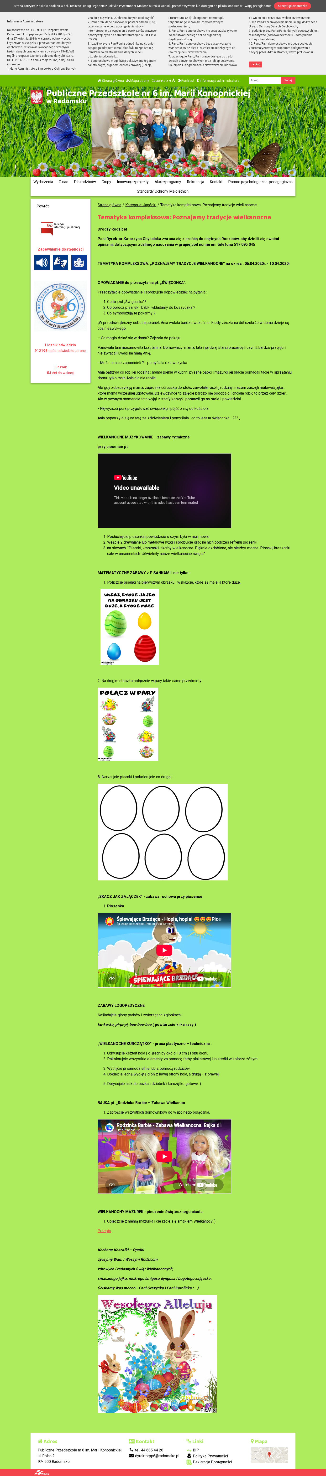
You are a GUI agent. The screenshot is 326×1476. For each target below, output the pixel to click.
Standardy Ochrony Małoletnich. (163, 191)
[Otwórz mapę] (269, 1455)
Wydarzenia (43, 182)
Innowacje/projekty (133, 182)
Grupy (106, 182)
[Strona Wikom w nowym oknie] (41, 1472)
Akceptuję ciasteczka (292, 6)
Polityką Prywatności (122, 6)
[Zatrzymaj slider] (164, 169)
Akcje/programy (168, 182)
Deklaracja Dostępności (212, 1462)
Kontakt (216, 182)
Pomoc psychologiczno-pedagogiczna (260, 182)
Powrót (43, 206)
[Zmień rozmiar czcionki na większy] (170, 80)
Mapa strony (139, 80)
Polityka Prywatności (210, 1456)
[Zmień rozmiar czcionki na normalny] (167, 80)
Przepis (104, 1231)
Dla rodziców (85, 182)
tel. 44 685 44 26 (148, 1450)
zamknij (255, 64)
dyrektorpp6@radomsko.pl (156, 1456)
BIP (195, 1450)
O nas (63, 182)
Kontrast (187, 80)
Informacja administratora (219, 80)
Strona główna (112, 80)
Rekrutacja (195, 182)
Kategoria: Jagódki (140, 205)
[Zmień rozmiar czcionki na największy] (173, 80)
